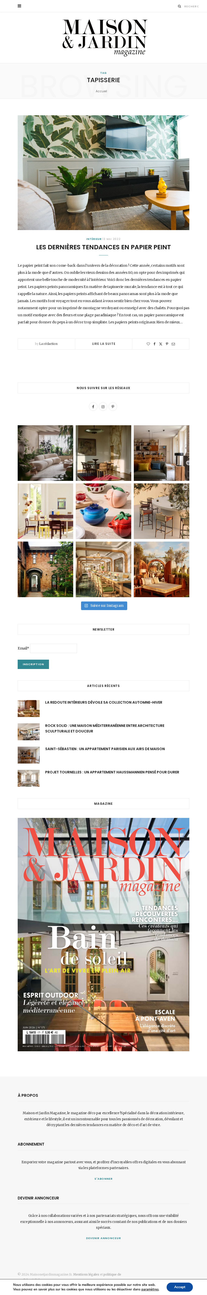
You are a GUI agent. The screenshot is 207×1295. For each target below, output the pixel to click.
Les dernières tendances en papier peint (103, 247)
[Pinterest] (167, 344)
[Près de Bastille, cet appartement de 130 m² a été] (161, 453)
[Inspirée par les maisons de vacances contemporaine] (103, 453)
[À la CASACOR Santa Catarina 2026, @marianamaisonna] (45, 453)
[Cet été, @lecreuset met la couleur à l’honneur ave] (103, 511)
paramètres (150, 1289)
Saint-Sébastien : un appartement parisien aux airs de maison (105, 748)
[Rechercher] (179, 6)
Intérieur (93, 239)
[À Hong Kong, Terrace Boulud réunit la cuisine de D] (103, 569)
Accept (179, 1287)
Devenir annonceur (103, 1238)
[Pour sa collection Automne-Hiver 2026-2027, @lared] (45, 511)
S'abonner (103, 1179)
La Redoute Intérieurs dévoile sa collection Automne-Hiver (103, 702)
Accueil (101, 91)
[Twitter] (160, 344)
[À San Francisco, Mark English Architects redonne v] (45, 569)
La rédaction (48, 344)
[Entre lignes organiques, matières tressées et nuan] (161, 511)
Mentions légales (86, 1274)
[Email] (173, 344)
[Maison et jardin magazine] (103, 37)
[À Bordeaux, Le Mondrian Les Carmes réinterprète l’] (161, 569)
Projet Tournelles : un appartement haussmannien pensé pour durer (112, 772)
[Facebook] (154, 344)
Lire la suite (104, 344)
